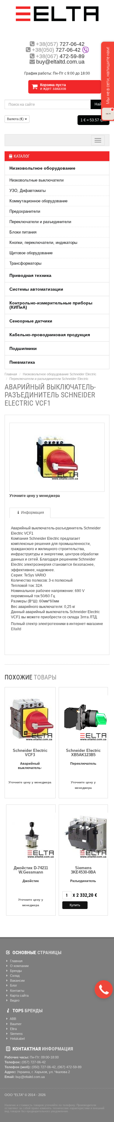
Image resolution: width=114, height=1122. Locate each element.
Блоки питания (22, 232)
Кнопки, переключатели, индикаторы (43, 242)
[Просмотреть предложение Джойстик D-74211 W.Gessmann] (33, 834)
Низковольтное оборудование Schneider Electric (59, 374)
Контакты (16, 990)
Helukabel (17, 1038)
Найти (100, 104)
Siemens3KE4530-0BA (83, 870)
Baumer (15, 1024)
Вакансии (17, 980)
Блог (13, 985)
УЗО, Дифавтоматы (27, 190)
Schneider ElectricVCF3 (30, 752)
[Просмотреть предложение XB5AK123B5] (85, 716)
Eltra (13, 1029)
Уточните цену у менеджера (30, 782)
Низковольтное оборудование (42, 168)
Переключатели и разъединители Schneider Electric (48, 379)
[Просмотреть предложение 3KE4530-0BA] (85, 834)
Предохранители (24, 211)
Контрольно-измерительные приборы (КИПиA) (50, 305)
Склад (14, 975)
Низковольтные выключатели (36, 180)
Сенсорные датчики (30, 320)
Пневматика (22, 362)
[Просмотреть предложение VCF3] (31, 716)
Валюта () (16, 119)
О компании (19, 966)
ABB (12, 1019)
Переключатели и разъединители (40, 221)
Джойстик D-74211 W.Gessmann (31, 870)
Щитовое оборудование (31, 253)
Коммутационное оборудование (38, 201)
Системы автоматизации (36, 289)
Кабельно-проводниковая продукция (49, 334)
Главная (11, 374)
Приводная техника (30, 275)
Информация (32, 512)
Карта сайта (19, 995)
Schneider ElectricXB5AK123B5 (83, 752)
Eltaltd (16, 629)
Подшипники (23, 348)
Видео (14, 1000)
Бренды (15, 971)
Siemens (16, 1034)
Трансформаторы (25, 263)
